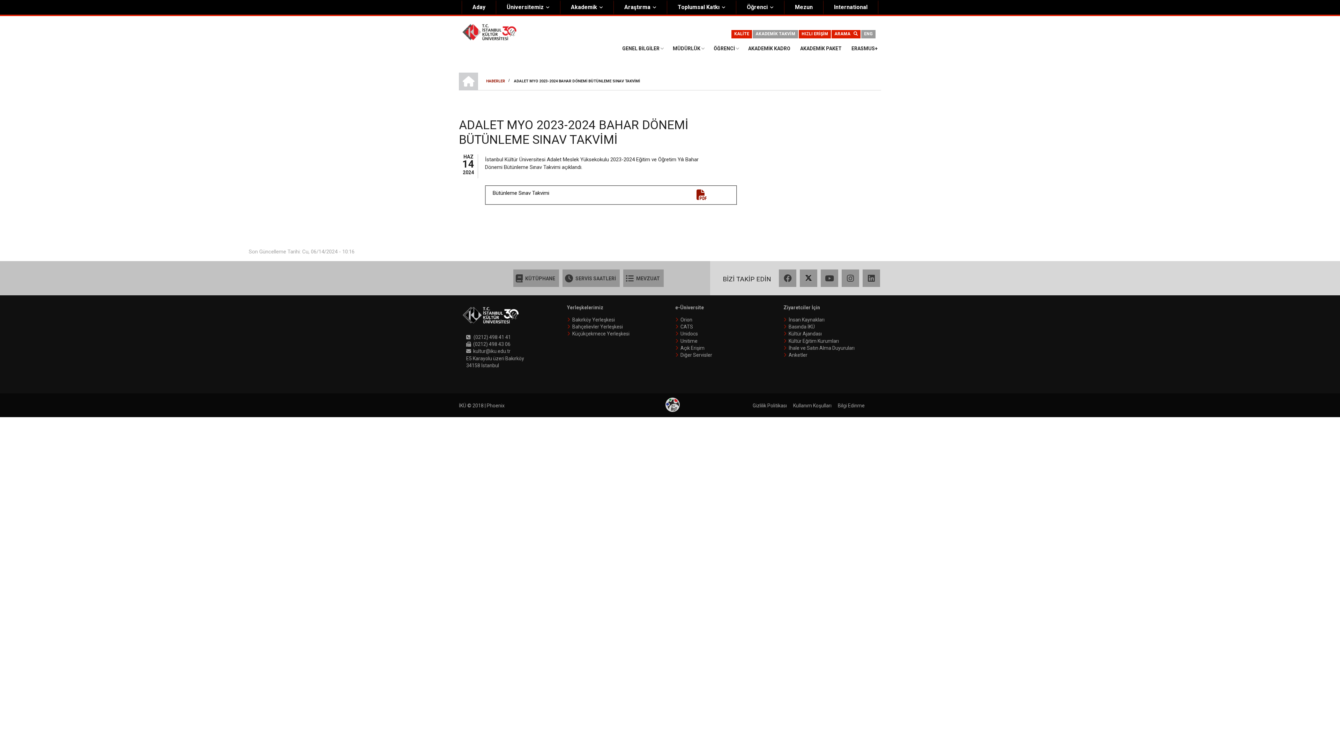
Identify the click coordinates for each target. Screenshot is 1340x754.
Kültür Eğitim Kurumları (814, 341)
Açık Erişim (692, 348)
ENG (868, 33)
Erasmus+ (864, 48)
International (851, 7)
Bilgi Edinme (851, 405)
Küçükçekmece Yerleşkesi (601, 334)
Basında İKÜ (802, 327)
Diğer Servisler (696, 355)
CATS (686, 327)
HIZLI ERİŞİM (815, 33)
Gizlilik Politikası (770, 405)
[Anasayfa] (489, 32)
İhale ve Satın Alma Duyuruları (822, 348)
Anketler (798, 355)
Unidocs (689, 334)
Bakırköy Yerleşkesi (593, 320)
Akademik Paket (821, 48)
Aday (478, 7)
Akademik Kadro (769, 48)
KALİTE (741, 33)
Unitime (689, 341)
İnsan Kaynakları (807, 320)
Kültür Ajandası (805, 334)
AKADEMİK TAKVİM (775, 33)
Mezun (804, 7)
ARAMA (844, 33)
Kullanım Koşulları (812, 405)
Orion (686, 320)
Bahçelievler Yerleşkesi (597, 327)
